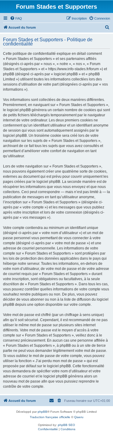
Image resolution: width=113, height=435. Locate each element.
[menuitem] (16, 18)
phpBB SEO (66, 425)
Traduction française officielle (50, 417)
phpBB (42, 411)
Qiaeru (78, 417)
